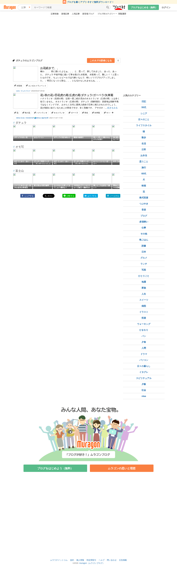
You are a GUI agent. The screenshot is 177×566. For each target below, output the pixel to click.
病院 (144, 305)
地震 (144, 281)
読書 (144, 245)
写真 (144, 269)
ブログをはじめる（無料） (144, 7)
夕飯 (144, 384)
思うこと (143, 161)
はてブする (92, 195)
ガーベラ (74, 112)
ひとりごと (143, 275)
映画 (144, 185)
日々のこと (143, 119)
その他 (143, 233)
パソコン (143, 359)
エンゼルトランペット (37, 85)
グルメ (143, 257)
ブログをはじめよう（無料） (55, 468)
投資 (144, 317)
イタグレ (143, 371)
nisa (144, 396)
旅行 (144, 167)
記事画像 (55, 13)
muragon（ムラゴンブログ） (91, 563)
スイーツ (143, 299)
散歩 (144, 137)
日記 (144, 101)
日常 (144, 149)
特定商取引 (91, 560)
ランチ (143, 263)
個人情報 (80, 560)
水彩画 (19, 85)
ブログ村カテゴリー (106, 13)
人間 (144, 347)
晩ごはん (143, 239)
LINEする (70, 195)
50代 (143, 107)
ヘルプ (102, 560)
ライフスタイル (144, 125)
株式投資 (143, 197)
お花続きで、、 (50, 68)
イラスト (143, 311)
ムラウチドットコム (59, 560)
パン (144, 335)
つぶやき (143, 203)
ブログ (143, 215)
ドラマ (143, 353)
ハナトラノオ (42, 112)
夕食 (144, 341)
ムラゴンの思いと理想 (122, 468)
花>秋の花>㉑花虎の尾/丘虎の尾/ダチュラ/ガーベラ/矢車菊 (76, 95)
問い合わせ (112, 560)
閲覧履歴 (122, 13)
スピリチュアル (144, 378)
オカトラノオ (59, 112)
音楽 (144, 209)
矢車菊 (97, 112)
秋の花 (27, 112)
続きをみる (112, 107)
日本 (144, 251)
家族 (144, 287)
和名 (86, 112)
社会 (144, 390)
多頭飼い (143, 221)
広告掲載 (123, 560)
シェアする (28, 195)
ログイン (166, 7)
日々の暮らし (143, 366)
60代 (143, 173)
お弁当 (143, 155)
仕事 (144, 227)
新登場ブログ (88, 13)
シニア (143, 113)
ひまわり (143, 329)
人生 (144, 293)
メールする (114, 195)
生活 (144, 143)
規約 (72, 560)
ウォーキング (143, 323)
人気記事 (76, 13)
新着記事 (65, 13)
